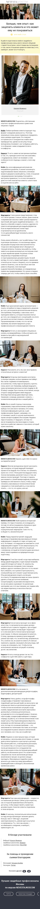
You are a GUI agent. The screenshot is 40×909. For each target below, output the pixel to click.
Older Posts (20, 904)
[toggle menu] (3, 1)
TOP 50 (8, 894)
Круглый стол (20, 34)
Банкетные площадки (25, 894)
